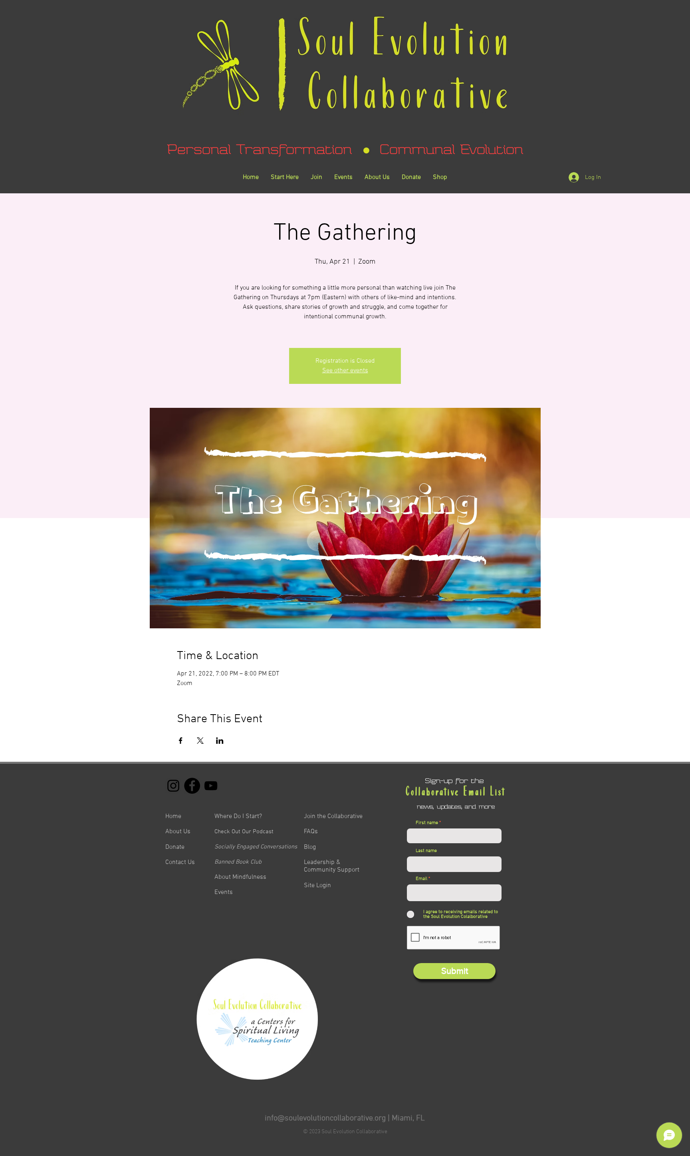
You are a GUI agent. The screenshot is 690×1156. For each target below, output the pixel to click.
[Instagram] (173, 786)
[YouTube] (211, 786)
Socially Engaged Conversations (255, 846)
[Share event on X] (200, 740)
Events (223, 892)
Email (421, 878)
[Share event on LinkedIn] (220, 740)
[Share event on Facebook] (180, 740)
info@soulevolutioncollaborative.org (325, 1118)
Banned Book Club (238, 862)
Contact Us (180, 862)
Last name (426, 850)
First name (427, 822)
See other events (345, 371)
